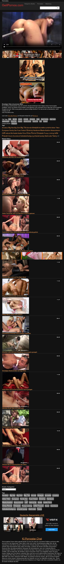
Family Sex (13, 130)
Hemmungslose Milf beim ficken (11, 427)
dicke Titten (56, 127)
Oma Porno (31, 133)
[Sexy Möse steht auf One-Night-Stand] (32, 167)
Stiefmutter (48, 136)
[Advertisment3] (32, 256)
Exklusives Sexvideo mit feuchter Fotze (13, 157)
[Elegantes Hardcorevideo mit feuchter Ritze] (32, 287)
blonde (29, 127)
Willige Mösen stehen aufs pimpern (12, 314)
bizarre (20, 119)
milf (3, 132)
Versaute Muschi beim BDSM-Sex (11, 483)
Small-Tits (35, 121)
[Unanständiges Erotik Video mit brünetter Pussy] (32, 436)
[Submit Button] (58, 7)
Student (45, 121)
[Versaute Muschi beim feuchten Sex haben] (32, 455)
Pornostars (40, 4)
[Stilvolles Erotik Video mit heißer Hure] (32, 399)
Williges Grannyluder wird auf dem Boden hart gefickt (17, 251)
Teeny (54, 136)
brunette (26, 119)
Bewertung (48, 4)
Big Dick (17, 127)
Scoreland (16, 136)
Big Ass (15, 119)
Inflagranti (14, 123)
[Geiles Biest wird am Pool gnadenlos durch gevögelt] (32, 380)
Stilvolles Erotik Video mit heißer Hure (13, 408)
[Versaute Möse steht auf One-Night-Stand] (32, 268)
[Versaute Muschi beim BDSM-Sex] (32, 474)
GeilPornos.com (12, 5)
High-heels (53, 119)
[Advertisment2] (32, 92)
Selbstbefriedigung (27, 136)
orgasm (20, 121)
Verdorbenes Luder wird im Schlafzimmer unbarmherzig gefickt (20, 232)
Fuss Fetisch (21, 130)
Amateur (5, 127)
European (32, 119)
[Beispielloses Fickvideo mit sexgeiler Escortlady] (32, 185)
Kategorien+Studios (29, 4)
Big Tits (23, 127)
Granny (29, 130)
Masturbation (5, 121)
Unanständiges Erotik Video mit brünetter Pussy (16, 446)
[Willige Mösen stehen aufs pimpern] (32, 305)
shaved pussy (27, 121)
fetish (38, 119)
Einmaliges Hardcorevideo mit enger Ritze (14, 371)
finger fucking (44, 119)
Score (10, 136)
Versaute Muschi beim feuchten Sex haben (14, 464)
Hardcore (36, 130)
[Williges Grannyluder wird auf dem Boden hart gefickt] (32, 242)
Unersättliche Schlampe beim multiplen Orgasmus (16, 333)
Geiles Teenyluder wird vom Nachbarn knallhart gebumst (18, 213)
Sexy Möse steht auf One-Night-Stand (13, 176)
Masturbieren (55, 130)
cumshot (48, 127)
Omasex (40, 133)
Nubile (15, 133)
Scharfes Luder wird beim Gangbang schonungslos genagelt (19, 352)
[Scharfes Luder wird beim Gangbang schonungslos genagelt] (32, 343)
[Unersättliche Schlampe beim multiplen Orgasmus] (32, 324)
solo (41, 121)
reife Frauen (38, 505)
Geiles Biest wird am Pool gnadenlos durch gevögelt (17, 389)
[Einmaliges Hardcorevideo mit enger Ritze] (32, 362)
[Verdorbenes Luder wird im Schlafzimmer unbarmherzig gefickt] (32, 223)
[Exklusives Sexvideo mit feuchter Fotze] (32, 148)
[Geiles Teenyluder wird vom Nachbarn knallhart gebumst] (32, 204)
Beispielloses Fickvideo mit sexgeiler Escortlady (16, 194)
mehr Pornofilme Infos (8, 112)
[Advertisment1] (32, 70)
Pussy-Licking (49, 133)
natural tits (13, 121)
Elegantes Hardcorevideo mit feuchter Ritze (14, 296)
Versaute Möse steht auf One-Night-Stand (14, 277)
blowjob (35, 127)
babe (9, 119)
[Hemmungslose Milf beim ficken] (32, 418)
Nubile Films (22, 133)
